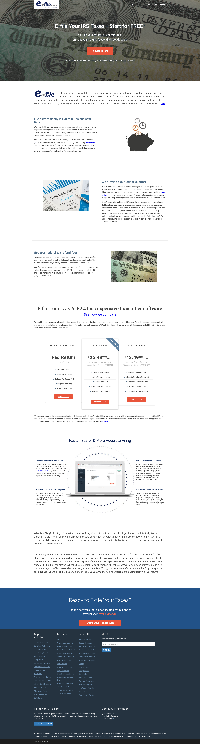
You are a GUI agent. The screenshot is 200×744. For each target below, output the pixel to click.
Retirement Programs (42, 663)
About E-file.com (85, 639)
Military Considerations (42, 684)
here (163, 103)
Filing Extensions (63, 671)
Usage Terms (84, 671)
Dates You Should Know (65, 683)
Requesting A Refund (87, 646)
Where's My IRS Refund (65, 653)
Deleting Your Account (87, 681)
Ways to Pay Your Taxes (43, 653)
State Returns (62, 664)
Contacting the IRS (41, 649)
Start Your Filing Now (44, 723)
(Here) (114, 718)
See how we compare (100, 314)
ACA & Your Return (41, 691)
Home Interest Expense (42, 681)
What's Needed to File (87, 653)
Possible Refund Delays (42, 677)
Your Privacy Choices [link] (86, 695)
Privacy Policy (84, 667)
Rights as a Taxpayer (41, 670)
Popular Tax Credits (41, 642)
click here (105, 421)
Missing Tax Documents (65, 657)
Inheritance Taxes (40, 688)
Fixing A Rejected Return (65, 674)
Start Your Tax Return (100, 622)
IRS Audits (38, 674)
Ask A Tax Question (64, 694)
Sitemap (82, 691)
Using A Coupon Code (64, 646)
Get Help (106, 650)
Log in (134, 4)
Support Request (85, 643)
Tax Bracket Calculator (65, 690)
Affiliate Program (85, 685)
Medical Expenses (40, 694)
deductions (90, 142)
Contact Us (83, 674)
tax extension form (44, 470)
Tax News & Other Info (87, 688)
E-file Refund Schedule (65, 687)
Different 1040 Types (64, 667)
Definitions (38, 698)
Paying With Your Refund (66, 650)
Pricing (81, 664)
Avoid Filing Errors (85, 678)
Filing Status (38, 660)
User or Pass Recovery (65, 643)
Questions (146, 4)
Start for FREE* (63, 397)
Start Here (101, 50)
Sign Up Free (160, 4)
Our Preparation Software (88, 650)
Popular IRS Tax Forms (42, 667)
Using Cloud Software (87, 657)
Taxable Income (40, 656)
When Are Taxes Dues (87, 660)
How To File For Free (64, 660)
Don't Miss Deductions (42, 646)
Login (59, 639)
